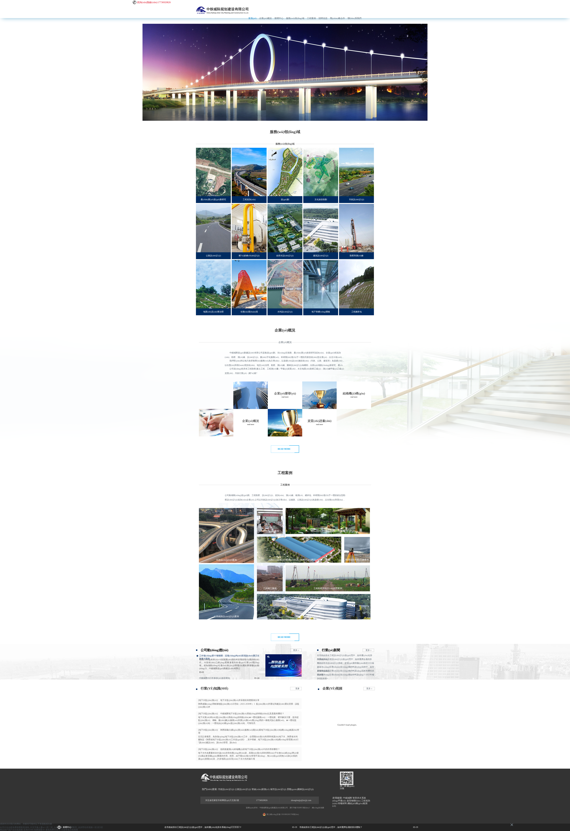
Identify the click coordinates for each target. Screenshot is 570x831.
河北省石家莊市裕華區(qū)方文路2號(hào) (222, 800)
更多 (295, 650)
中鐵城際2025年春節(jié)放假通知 (214, 678)
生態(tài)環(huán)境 (249, 312)
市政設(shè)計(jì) (356, 199)
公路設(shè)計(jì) (213, 256)
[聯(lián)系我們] (216, 422)
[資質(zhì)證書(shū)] (319, 395)
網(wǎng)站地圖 (318, 808)
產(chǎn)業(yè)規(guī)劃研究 (213, 199)
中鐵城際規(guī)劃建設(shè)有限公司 (273, 808)
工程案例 (311, 18)
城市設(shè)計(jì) (278, 789)
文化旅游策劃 (321, 199)
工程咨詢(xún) (249, 199)
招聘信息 (323, 18)
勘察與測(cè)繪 (356, 256)
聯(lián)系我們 (354, 18)
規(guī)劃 (285, 199)
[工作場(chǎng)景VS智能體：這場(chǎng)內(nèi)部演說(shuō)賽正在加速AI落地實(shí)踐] (283, 676)
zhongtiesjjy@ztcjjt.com (301, 800)
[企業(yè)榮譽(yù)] (285, 422)
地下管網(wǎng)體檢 (321, 312)
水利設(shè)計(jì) (285, 312)
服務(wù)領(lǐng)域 (295, 18)
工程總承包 (356, 312)
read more (284, 449)
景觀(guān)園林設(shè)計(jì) (300, 789)
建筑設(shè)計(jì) (320, 256)
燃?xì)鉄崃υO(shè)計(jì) (249, 256)
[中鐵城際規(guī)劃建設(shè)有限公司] (222, 10)
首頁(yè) (252, 18)
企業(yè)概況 (265, 18)
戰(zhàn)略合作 (337, 18)
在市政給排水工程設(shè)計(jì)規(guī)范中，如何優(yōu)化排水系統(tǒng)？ (230, 827)
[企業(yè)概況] (250, 395)
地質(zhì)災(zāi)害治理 (213, 312)
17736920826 (261, 800)
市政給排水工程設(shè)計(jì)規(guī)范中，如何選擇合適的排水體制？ (358, 827)
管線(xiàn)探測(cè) (261, 789)
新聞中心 (278, 18)
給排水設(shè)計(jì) (285, 256)
